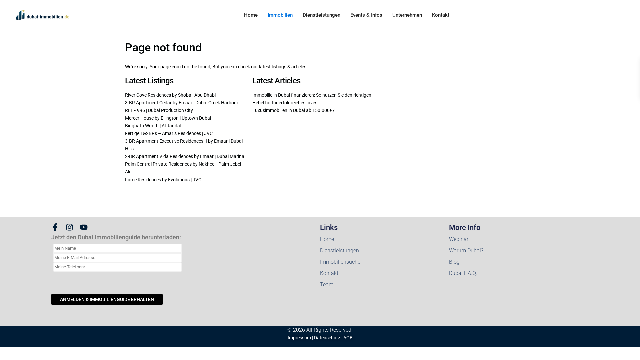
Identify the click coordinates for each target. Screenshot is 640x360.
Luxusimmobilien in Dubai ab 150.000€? (293, 110)
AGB (348, 337)
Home (251, 15)
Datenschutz (327, 337)
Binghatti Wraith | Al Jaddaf (153, 125)
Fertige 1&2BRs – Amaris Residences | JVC (169, 133)
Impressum (299, 337)
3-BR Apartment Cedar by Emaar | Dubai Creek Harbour (181, 102)
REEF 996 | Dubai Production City (159, 110)
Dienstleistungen (321, 15)
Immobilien (280, 15)
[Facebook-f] (55, 227)
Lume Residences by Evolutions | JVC (163, 179)
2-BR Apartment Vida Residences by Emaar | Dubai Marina (184, 156)
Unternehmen (407, 15)
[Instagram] (69, 227)
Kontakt (440, 15)
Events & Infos (366, 15)
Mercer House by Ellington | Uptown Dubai (168, 118)
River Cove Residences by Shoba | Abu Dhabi (170, 95)
